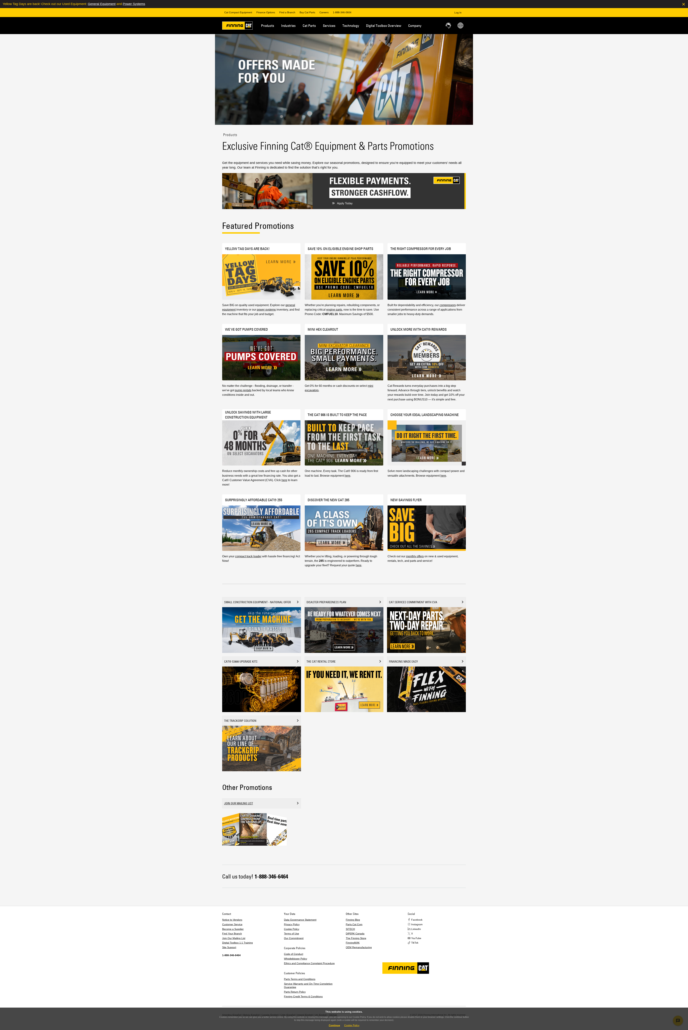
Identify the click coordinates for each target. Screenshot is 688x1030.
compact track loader (248, 556)
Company (414, 25)
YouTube (416, 938)
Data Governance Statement (300, 919)
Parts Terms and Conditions (299, 979)
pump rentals (243, 390)
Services (329, 25)
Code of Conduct (293, 954)
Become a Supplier (233, 929)
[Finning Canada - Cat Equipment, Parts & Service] (237, 26)
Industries (288, 25)
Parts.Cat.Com (354, 924)
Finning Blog (353, 919)
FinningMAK (353, 942)
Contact (449, 25)
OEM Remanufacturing (359, 947)
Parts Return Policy (295, 991)
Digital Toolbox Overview (383, 25)
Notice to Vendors (232, 919)
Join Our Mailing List (233, 938)
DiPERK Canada (355, 933)
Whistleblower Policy (295, 958)
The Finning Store (356, 938)
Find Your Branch (232, 933)
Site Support (229, 947)
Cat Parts (309, 25)
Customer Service (232, 924)
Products (267, 25)
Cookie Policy (291, 929)
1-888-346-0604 (342, 12)
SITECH (350, 929)
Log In (458, 12)
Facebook (416, 919)
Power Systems (134, 4)
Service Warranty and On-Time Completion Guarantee (308, 985)
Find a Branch (287, 12)
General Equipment (102, 4)
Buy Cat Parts (307, 12)
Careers (324, 12)
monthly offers (415, 556)
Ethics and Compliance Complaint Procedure (309, 963)
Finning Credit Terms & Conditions (303, 996)
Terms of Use (291, 933)
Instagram (417, 924)
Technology (350, 25)
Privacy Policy (292, 924)
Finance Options (265, 12)
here (284, 480)
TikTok (414, 942)
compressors (447, 305)
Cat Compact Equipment (238, 12)
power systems (266, 309)
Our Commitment (294, 938)
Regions (460, 25)
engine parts (334, 309)
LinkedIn (416, 929)
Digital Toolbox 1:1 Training (237, 942)
